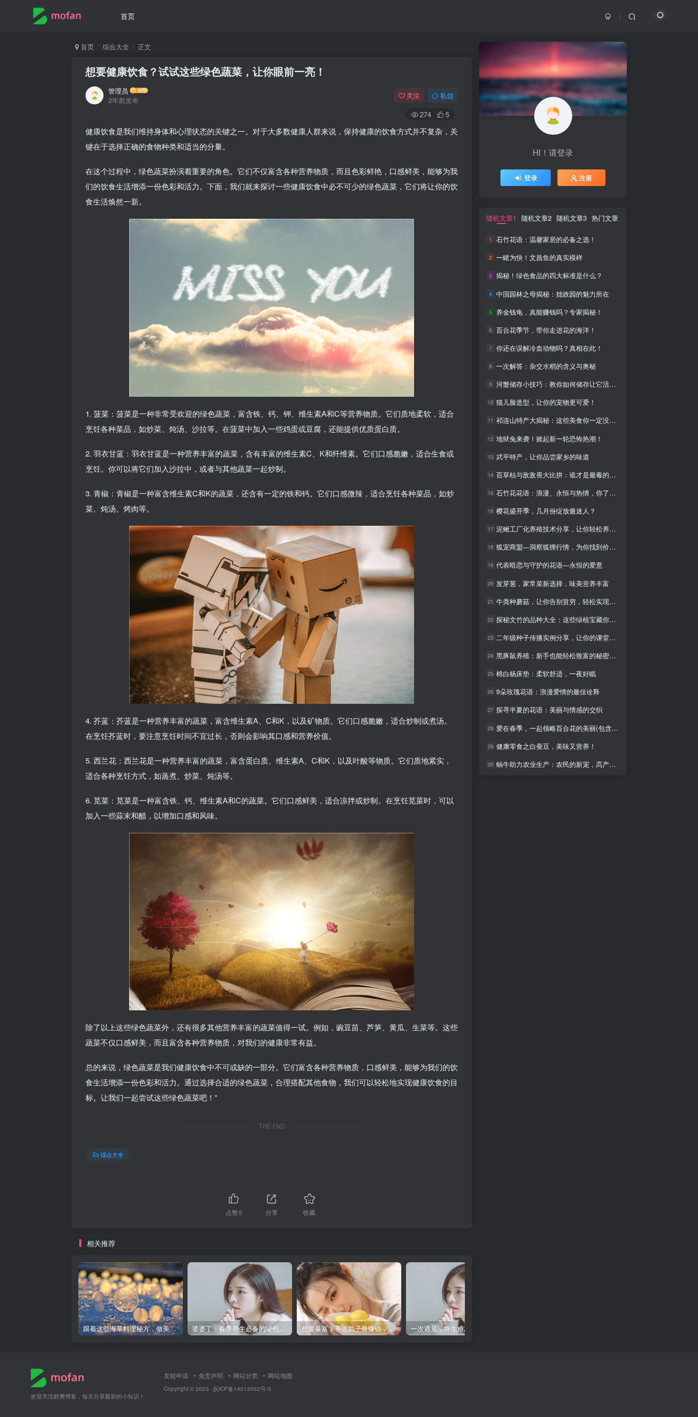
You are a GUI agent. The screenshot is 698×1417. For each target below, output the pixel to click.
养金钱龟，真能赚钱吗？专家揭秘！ (549, 312)
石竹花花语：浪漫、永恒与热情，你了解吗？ (562, 492)
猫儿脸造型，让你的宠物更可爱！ (546, 402)
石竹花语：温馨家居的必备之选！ (546, 239)
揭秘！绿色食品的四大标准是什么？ (549, 275)
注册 (585, 177)
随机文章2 (536, 218)
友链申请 (176, 1375)
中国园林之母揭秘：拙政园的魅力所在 (552, 293)
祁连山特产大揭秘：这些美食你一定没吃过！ (562, 420)
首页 (128, 16)
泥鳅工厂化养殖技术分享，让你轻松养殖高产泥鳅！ (572, 528)
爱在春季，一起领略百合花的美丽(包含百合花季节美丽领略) (585, 728)
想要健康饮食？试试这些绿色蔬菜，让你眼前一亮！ (205, 71)
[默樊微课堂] (61, 1376)
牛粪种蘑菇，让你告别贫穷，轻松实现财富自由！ (569, 601)
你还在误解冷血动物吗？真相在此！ (549, 348)
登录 (531, 177)
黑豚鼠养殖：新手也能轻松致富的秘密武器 (559, 655)
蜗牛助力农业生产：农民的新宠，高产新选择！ (566, 764)
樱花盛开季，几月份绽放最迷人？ (546, 510)
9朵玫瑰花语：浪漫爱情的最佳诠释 (548, 691)
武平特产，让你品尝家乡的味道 (542, 456)
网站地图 (280, 1375)
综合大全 (116, 46)
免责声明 (210, 1375)
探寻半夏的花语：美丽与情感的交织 (549, 710)
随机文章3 (572, 218)
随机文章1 (501, 218)
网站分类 (245, 1375)
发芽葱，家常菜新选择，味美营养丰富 (552, 583)
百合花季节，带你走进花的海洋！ (546, 330)
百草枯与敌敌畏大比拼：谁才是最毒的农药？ (562, 474)
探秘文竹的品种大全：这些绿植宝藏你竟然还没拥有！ (576, 619)
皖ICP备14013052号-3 (242, 1388)
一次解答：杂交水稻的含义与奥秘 (546, 366)
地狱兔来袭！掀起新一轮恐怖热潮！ (549, 438)
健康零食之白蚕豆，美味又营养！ (546, 746)
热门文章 (605, 218)
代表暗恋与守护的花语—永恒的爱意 (549, 565)
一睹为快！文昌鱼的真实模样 (539, 257)
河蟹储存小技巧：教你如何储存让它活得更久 (562, 384)
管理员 (118, 90)
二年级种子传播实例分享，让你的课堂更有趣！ (566, 637)
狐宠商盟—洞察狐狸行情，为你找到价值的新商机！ (572, 546)
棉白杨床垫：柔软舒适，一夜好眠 (546, 673)
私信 (446, 95)
